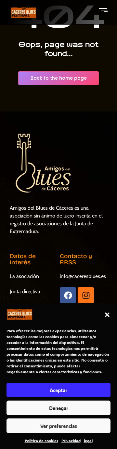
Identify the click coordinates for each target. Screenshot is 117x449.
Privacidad (71, 440)
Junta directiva (25, 291)
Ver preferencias (58, 426)
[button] (107, 314)
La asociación (24, 276)
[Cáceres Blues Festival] (23, 13)
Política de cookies (41, 440)
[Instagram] (86, 295)
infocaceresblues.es (83, 276)
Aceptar (58, 390)
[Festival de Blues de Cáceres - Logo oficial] (42, 163)
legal (88, 440)
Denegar (58, 408)
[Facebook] (68, 295)
